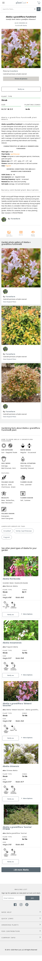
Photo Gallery (9, 235)
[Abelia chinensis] (21, 770)
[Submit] (39, 9)
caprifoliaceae (15, 154)
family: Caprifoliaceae (24, 531)
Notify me (21, 89)
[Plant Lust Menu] (3, 2)
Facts (21, 235)
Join (32, 898)
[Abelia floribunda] (21, 584)
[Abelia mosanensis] (21, 646)
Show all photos (21, 79)
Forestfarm (10, 297)
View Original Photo (9, 302)
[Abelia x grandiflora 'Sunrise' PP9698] (21, 832)
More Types (33, 235)
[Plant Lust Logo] (22, 2)
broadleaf (7, 531)
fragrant (8, 166)
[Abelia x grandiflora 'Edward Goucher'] (21, 708)
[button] (35, 9)
